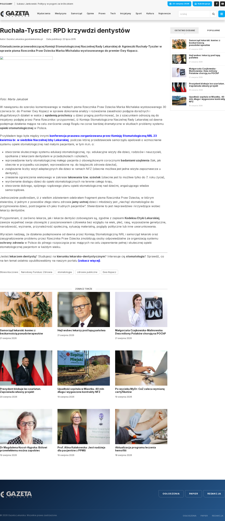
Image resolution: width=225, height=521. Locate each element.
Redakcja (214, 493)
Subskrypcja (204, 3)
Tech (113, 13)
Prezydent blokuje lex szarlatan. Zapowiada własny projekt (20, 390)
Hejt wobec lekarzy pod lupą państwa (81, 330)
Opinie (90, 13)
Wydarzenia (43, 13)
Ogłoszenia (171, 493)
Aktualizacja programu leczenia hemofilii (135, 449)
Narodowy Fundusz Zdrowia (36, 272)
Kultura (150, 13)
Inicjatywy (125, 13)
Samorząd (76, 13)
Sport (139, 13)
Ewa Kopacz (109, 272)
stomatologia (65, 272)
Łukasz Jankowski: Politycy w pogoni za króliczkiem (45, 3)
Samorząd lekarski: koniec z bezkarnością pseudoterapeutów (21, 332)
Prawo (102, 13)
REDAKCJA (217, 515)
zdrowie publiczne (87, 272)
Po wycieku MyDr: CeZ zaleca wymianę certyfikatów (140, 390)
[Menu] (221, 14)
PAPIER (204, 515)
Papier (193, 493)
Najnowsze (165, 13)
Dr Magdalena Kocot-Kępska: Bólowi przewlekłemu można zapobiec (23, 449)
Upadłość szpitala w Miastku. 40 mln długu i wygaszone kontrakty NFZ (80, 390)
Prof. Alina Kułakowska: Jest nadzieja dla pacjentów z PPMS (81, 449)
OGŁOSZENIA (189, 515)
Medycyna (60, 13)
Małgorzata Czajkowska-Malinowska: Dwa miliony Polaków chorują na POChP (140, 332)
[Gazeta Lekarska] (15, 14)
